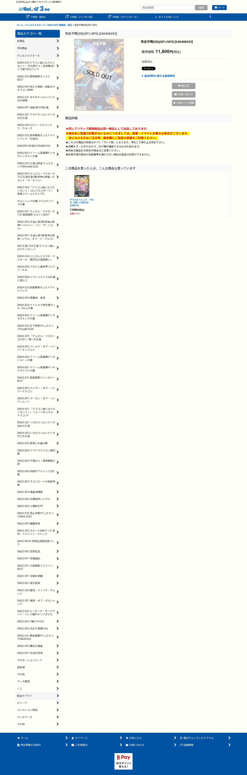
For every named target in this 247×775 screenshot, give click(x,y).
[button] (210, 17)
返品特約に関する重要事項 (159, 75)
